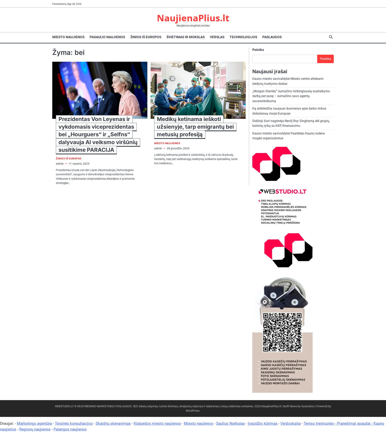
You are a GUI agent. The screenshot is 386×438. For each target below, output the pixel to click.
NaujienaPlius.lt (193, 18)
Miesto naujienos (198, 423)
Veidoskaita (290, 423)
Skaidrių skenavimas (113, 423)
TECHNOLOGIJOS (243, 37)
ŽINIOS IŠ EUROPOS (145, 37)
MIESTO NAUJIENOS (68, 37)
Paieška (258, 50)
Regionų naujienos (34, 429)
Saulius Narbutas (230, 423)
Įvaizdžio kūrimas (262, 423)
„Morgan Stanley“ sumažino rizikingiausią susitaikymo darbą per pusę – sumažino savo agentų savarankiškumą (291, 96)
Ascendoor (308, 406)
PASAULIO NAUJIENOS (107, 37)
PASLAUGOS (272, 37)
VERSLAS (217, 37)
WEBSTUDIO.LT (64, 406)
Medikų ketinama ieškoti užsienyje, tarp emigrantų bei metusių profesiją (195, 127)
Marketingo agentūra (34, 423)
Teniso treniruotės (319, 423)
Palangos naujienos (70, 429)
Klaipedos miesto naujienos (157, 423)
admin (60, 163)
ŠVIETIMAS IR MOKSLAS (185, 37)
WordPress (192, 410)
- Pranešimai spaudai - (354, 423)
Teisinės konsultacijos (74, 423)
